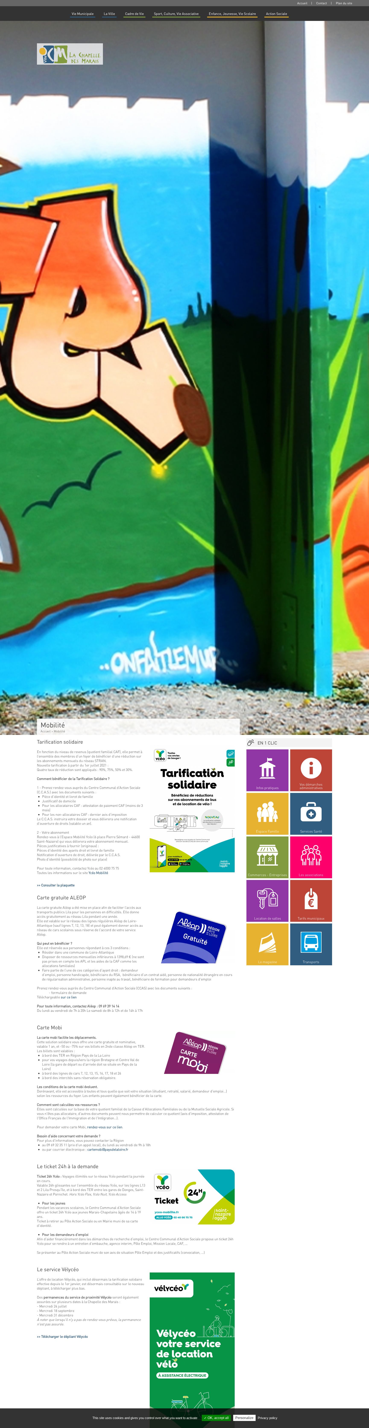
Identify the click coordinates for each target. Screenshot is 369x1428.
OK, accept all (218, 1418)
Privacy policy (267, 1418)
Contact (321, 3)
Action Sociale (276, 13)
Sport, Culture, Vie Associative (176, 13)
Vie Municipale (83, 13)
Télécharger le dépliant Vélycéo (64, 1336)
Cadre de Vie (134, 13)
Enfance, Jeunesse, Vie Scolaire (232, 13)
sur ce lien (69, 997)
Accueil (302, 3)
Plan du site (344, 3)
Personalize (244, 1418)
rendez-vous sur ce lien (104, 1127)
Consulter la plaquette (58, 885)
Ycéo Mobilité (98, 872)
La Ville (109, 13)
